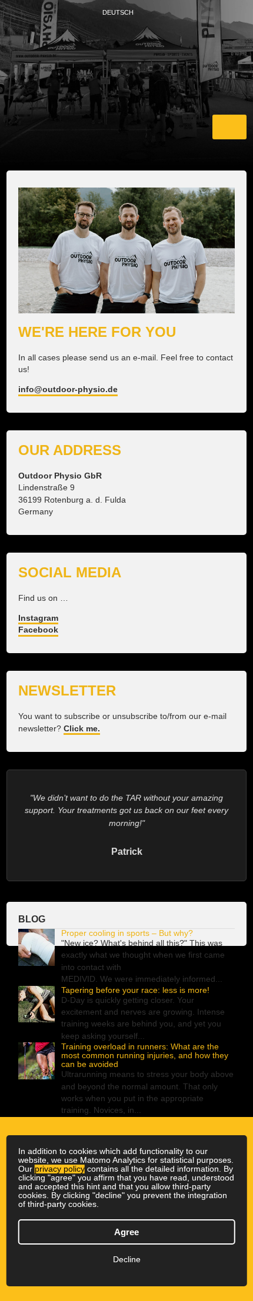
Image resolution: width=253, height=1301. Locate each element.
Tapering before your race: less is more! (135, 990)
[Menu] (229, 127)
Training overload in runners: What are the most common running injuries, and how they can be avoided (144, 1055)
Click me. (82, 728)
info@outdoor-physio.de (68, 389)
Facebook (38, 630)
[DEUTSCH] (142, 13)
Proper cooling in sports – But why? (127, 933)
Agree (126, 1232)
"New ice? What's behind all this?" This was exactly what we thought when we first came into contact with (143, 955)
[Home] (126, 63)
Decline (127, 1259)
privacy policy (60, 1169)
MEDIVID (78, 979)
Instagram (38, 618)
